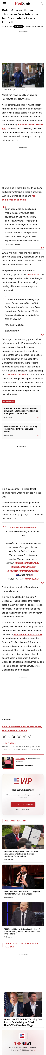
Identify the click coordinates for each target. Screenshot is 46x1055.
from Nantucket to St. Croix (27, 634)
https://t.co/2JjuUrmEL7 (23, 567)
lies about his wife (16, 374)
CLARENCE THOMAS (21, 747)
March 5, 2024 (32, 579)
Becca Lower (8, 897)
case (33, 274)
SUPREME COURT (21, 750)
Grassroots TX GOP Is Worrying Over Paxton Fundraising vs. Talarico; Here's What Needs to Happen (23, 1022)
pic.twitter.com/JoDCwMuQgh (23, 571)
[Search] (41, 3)
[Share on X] (4, 737)
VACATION (36, 750)
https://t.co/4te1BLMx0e (27, 563)
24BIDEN (5, 747)
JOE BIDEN (36, 747)
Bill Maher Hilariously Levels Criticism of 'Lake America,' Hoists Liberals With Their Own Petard (22, 931)
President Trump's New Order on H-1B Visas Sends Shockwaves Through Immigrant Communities (21, 853)
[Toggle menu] (4, 3)
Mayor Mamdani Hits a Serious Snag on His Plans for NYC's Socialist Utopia (23, 892)
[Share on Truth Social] (9, 737)
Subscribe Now (23, 809)
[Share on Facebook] (14, 737)
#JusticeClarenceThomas (23, 527)
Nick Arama (7, 26)
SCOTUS (7, 750)
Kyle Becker (8, 859)
